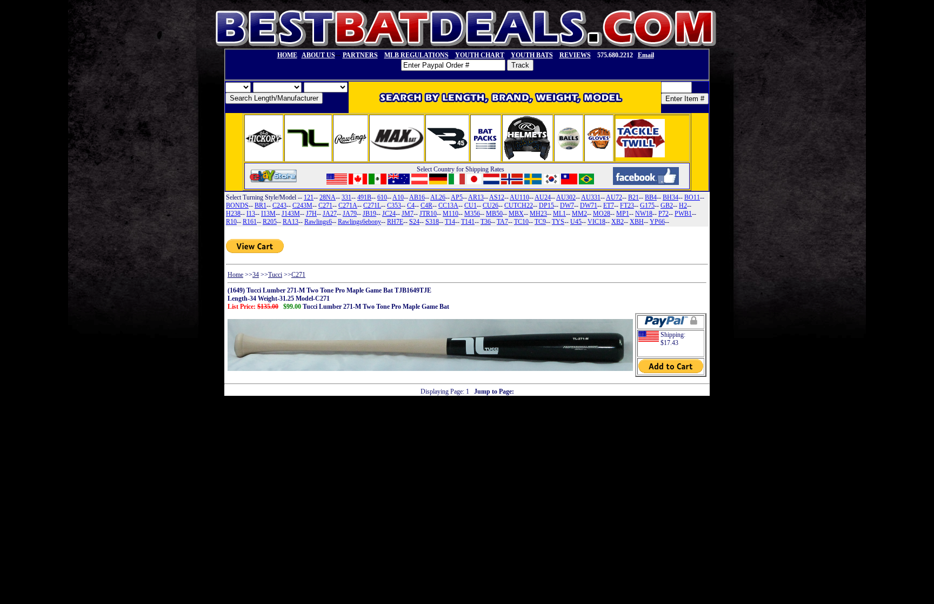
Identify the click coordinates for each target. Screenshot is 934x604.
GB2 (667, 205)
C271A (347, 205)
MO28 (601, 213)
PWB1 (683, 213)
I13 (250, 213)
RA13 (290, 221)
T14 (450, 221)
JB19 (369, 213)
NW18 (643, 213)
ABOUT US (318, 55)
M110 (450, 213)
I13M (268, 213)
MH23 (538, 213)
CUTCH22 (518, 205)
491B (364, 197)
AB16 (417, 197)
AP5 (457, 197)
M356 (472, 213)
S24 (414, 221)
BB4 (651, 197)
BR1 (260, 205)
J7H (311, 213)
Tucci (275, 274)
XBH (637, 221)
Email (646, 55)
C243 (279, 205)
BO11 (692, 197)
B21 (633, 197)
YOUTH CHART (479, 55)
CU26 (490, 205)
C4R (426, 205)
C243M (302, 205)
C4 (411, 205)
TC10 (521, 221)
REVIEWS (575, 55)
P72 (663, 213)
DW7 (567, 205)
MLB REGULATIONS (416, 55)
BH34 (670, 197)
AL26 (437, 197)
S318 (432, 221)
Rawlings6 (318, 221)
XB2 (617, 221)
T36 (486, 221)
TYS (558, 221)
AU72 (614, 197)
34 (255, 274)
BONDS (237, 205)
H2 (683, 205)
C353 (394, 205)
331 (346, 197)
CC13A (448, 205)
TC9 (540, 221)
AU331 (591, 197)
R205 (270, 221)
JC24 (389, 213)
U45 (576, 221)
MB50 (494, 213)
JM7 (407, 213)
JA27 (330, 213)
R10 (231, 221)
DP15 (546, 205)
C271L (372, 205)
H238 (233, 213)
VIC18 (596, 221)
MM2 (579, 213)
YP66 (657, 221)
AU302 (566, 197)
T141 (468, 221)
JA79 (350, 213)
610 (382, 197)
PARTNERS (360, 55)
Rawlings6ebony (359, 221)
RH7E (395, 221)
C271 (325, 205)
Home (235, 274)
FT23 (627, 205)
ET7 (608, 205)
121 (308, 197)
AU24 (543, 197)
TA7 (502, 221)
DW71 (588, 205)
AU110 (519, 197)
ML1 (559, 213)
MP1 (622, 213)
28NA (327, 197)
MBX (516, 213)
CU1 (470, 205)
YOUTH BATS (532, 55)
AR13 (476, 197)
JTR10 (428, 213)
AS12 (496, 197)
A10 (398, 197)
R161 (250, 221)
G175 (647, 205)
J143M (291, 213)
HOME (287, 55)
